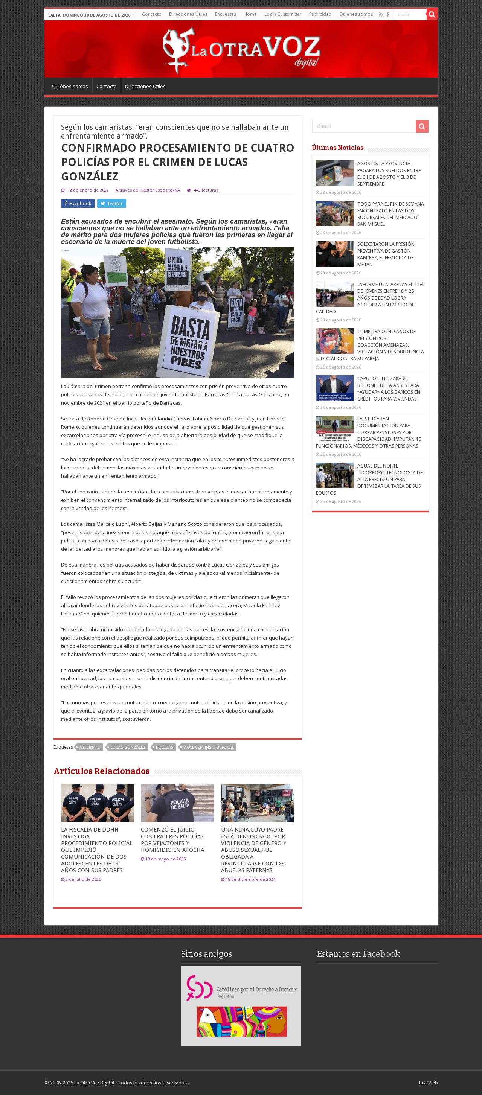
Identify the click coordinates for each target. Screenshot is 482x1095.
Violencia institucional (208, 747)
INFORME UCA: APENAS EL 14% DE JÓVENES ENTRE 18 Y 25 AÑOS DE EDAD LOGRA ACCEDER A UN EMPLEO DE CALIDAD (370, 298)
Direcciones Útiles (188, 14)
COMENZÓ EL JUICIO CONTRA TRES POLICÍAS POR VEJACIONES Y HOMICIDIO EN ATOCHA (172, 839)
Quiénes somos (356, 14)
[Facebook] (388, 14)
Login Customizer (283, 14)
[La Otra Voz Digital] (241, 49)
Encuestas (225, 14)
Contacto (152, 14)
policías (164, 747)
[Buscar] (432, 14)
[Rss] (381, 14)
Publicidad (320, 14)
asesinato (90, 747)
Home (250, 14)
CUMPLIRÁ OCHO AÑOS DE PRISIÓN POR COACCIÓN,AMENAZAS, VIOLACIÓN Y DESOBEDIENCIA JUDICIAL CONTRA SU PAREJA (370, 345)
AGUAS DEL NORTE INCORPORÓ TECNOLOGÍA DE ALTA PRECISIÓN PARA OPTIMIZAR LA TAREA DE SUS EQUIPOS (369, 479)
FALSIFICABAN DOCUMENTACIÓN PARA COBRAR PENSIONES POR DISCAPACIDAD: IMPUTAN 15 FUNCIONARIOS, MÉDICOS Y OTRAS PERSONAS (368, 432)
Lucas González (128, 747)
